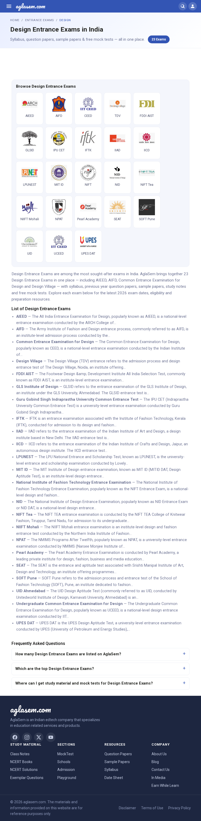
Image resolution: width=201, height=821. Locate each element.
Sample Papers (117, 762)
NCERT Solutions (24, 770)
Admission (66, 770)
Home (14, 20)
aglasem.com (30, 6)
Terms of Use (152, 808)
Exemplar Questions (26, 778)
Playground (66, 778)
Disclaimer (127, 808)
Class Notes (20, 754)
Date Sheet (113, 778)
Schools (63, 762)
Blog (155, 762)
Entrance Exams (39, 20)
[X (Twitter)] (38, 737)
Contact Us (161, 770)
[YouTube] (50, 737)
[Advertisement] (100, 63)
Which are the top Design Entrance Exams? (54, 669)
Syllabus (111, 770)
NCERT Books (21, 762)
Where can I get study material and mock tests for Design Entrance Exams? (84, 683)
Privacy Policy (179, 808)
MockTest (65, 754)
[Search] (182, 6)
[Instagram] (27, 737)
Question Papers (118, 754)
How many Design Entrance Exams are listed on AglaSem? (68, 654)
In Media (158, 778)
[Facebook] (15, 737)
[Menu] (9, 6)
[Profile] (192, 6)
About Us (159, 754)
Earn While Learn (165, 785)
